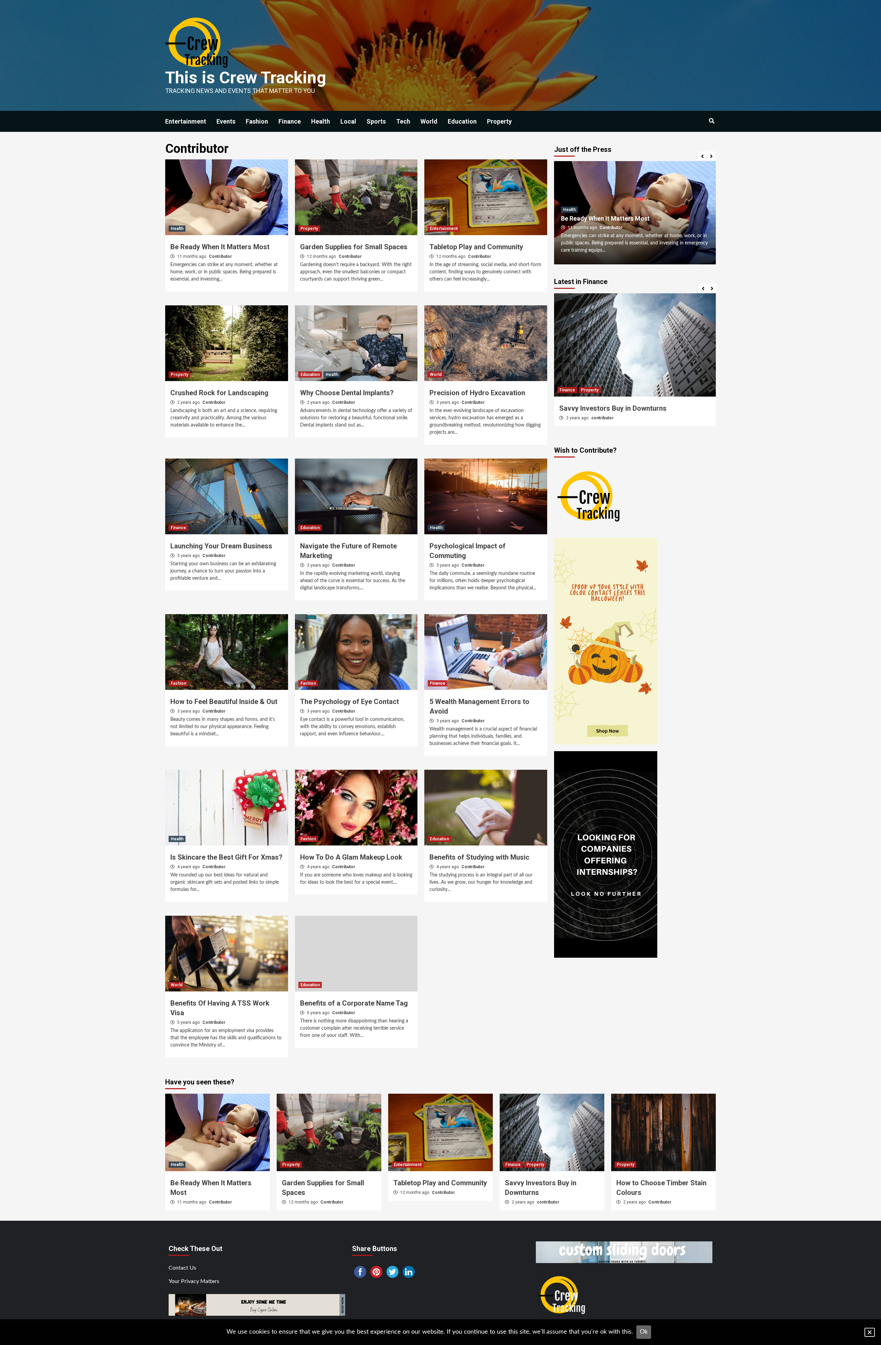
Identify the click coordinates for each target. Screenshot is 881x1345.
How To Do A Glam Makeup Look (351, 857)
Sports (376, 121)
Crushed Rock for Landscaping (219, 393)
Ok (644, 1332)
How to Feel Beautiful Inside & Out (223, 701)
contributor (548, 1202)
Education (462, 121)
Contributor (220, 256)
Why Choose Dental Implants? (347, 393)
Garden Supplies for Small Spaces (353, 247)
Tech (403, 121)
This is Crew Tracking (245, 77)
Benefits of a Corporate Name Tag (354, 1003)
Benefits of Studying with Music (479, 857)
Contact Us (182, 1268)
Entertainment (185, 121)
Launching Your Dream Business (221, 546)
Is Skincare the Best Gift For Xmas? (226, 857)
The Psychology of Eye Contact (349, 701)
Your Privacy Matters (194, 1281)
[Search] (711, 121)
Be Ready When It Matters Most (219, 247)
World (429, 121)
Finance (289, 121)
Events (225, 121)
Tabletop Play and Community (476, 247)
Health (320, 121)
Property (499, 121)
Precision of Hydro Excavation (477, 393)
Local (348, 121)
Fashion (257, 121)
